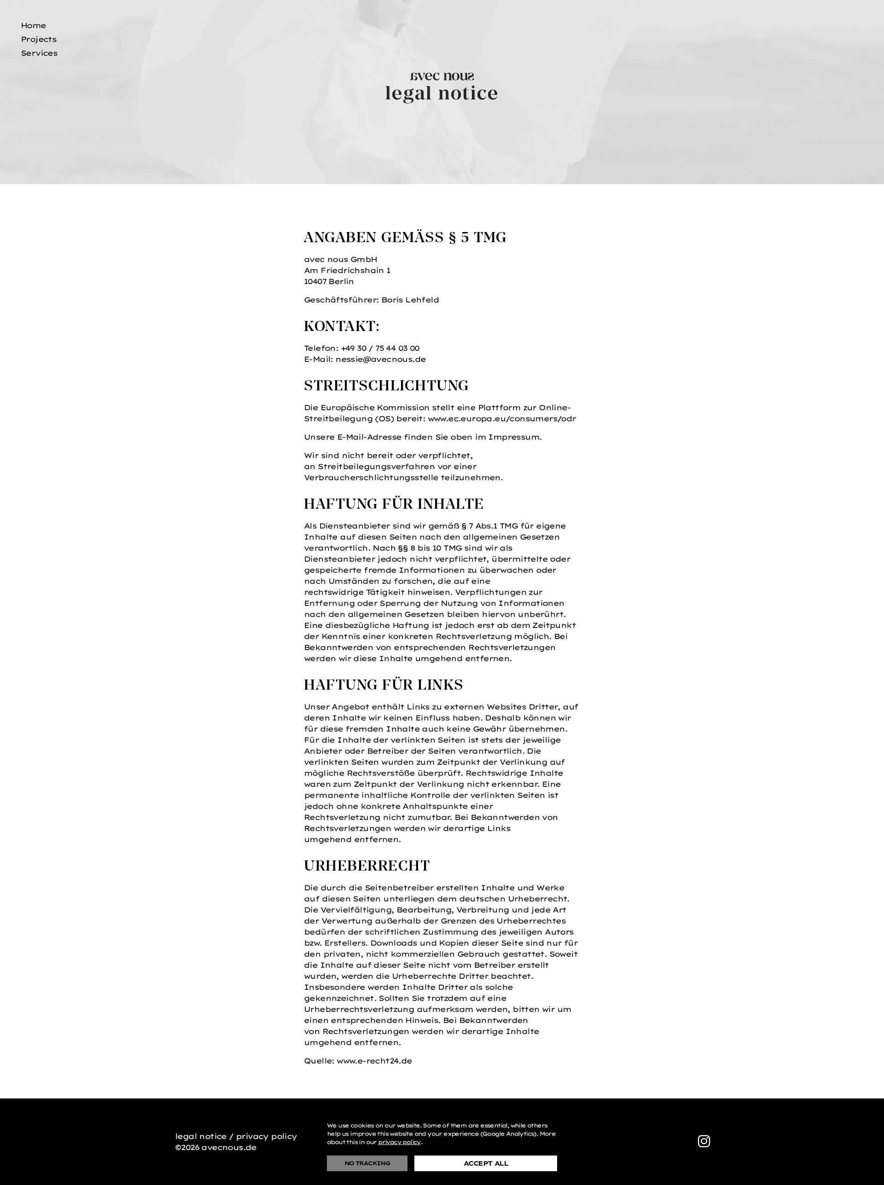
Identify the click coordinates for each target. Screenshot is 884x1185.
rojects (38, 39)
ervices (39, 53)
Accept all (486, 1163)
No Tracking (367, 1163)
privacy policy (399, 1142)
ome (33, 25)
